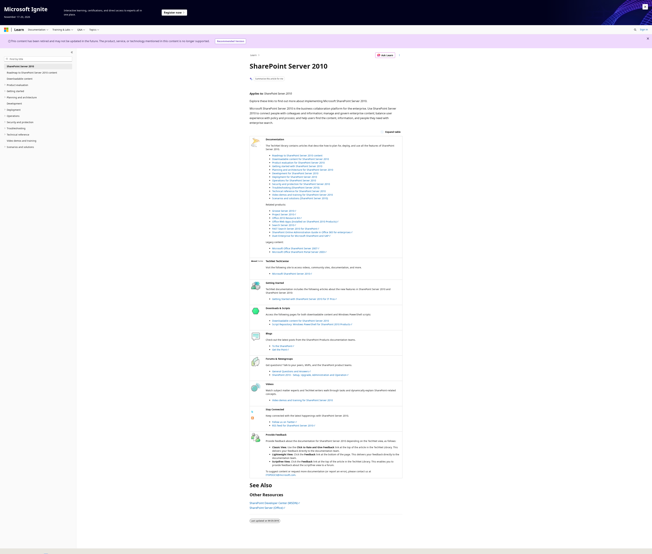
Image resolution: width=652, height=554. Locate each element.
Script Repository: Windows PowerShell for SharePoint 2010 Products (311, 324)
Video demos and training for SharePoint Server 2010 (302, 194)
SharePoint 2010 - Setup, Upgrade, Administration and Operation (309, 375)
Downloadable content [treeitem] (19, 78)
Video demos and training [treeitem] (21, 140)
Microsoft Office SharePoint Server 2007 (294, 248)
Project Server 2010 (283, 214)
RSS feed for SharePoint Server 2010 (292, 425)
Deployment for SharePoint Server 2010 (294, 176)
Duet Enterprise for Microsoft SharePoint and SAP (300, 235)
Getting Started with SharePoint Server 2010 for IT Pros (303, 299)
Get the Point (279, 349)
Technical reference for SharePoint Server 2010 (299, 191)
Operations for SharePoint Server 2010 (294, 180)
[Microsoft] (6, 30)
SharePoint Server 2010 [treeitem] (20, 66)
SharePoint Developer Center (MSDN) (274, 503)
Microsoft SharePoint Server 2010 (291, 273)
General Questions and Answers (290, 371)
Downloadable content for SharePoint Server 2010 (300, 159)
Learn (253, 55)
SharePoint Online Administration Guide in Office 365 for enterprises (311, 232)
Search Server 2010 (283, 225)
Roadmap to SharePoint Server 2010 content (297, 155)
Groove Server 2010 (283, 210)
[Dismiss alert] (645, 7)
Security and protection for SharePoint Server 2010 (301, 184)
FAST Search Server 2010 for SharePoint (294, 228)
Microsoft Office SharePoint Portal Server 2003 (298, 252)
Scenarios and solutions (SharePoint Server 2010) (300, 198)
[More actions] (399, 55)
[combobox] (38, 59)
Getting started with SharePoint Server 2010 (297, 166)
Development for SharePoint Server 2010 (295, 173)
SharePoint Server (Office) (266, 508)
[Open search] (635, 30)
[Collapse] (72, 52)
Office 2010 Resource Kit (286, 218)
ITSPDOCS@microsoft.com (280, 475)
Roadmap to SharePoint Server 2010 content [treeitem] (32, 72)
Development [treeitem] (14, 103)
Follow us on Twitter (283, 422)
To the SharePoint (282, 346)
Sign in (644, 29)
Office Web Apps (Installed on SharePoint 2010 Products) (304, 221)
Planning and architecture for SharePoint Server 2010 (302, 169)
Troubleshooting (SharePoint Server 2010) (295, 187)
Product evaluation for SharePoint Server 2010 (298, 162)
